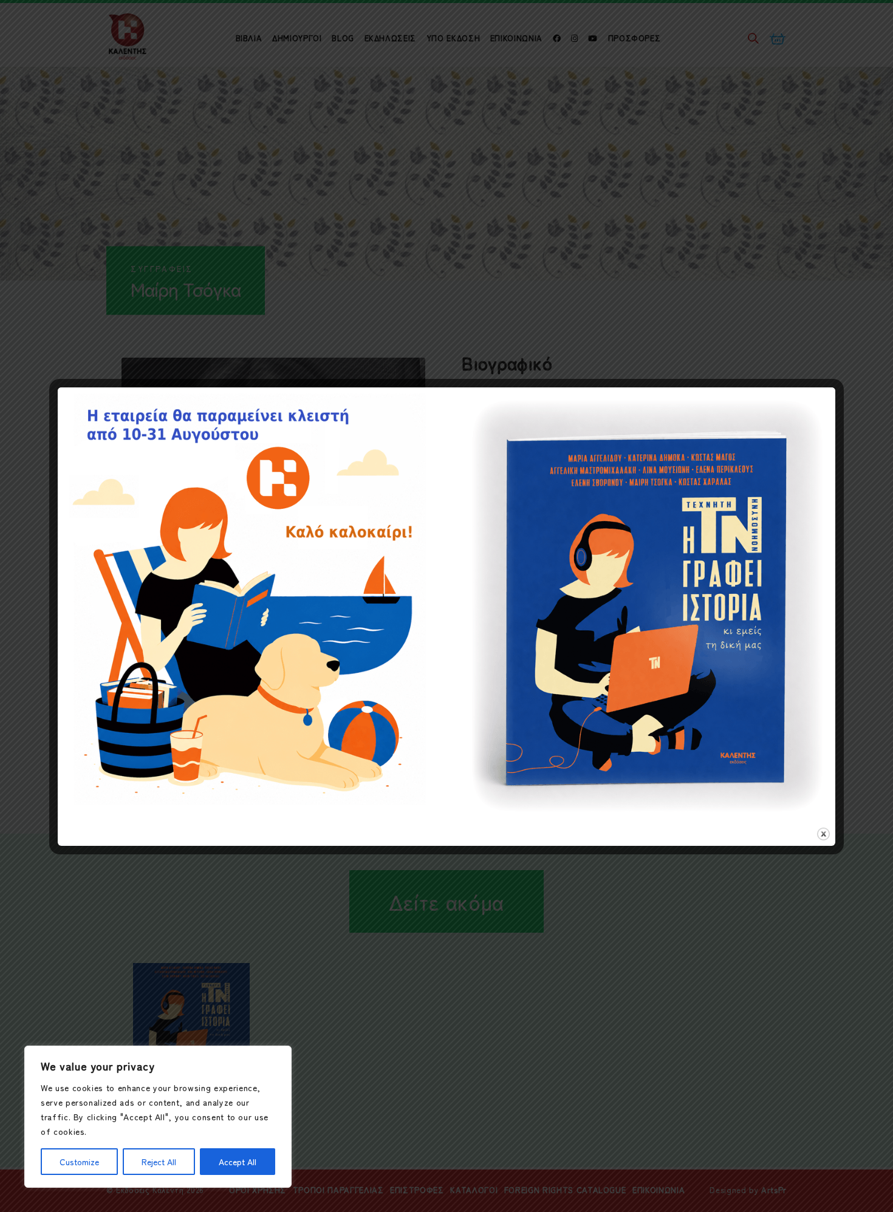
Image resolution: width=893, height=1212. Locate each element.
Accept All (237, 1162)
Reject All (159, 1162)
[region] (158, 1117)
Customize (79, 1162)
